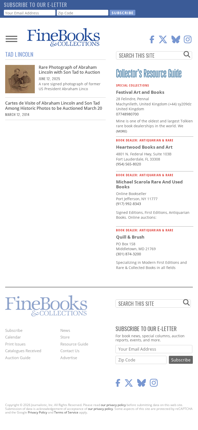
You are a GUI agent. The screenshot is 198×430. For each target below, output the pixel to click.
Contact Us (69, 350)
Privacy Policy (37, 412)
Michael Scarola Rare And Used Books (149, 184)
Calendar (13, 337)
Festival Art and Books (140, 92)
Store (65, 337)
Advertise (68, 357)
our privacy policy (113, 405)
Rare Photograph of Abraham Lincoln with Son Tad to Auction (69, 69)
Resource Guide (74, 344)
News (65, 330)
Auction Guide (17, 357)
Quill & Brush (130, 237)
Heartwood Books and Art (144, 147)
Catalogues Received (23, 350)
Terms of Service (66, 412)
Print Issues (15, 344)
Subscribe (13, 330)
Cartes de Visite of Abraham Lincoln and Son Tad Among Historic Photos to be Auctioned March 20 (53, 105)
